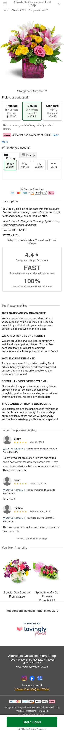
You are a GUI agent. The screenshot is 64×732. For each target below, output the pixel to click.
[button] (56, 724)
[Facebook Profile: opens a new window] (32, 678)
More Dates (53, 165)
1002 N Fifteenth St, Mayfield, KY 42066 (32, 659)
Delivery (10, 157)
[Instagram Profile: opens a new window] (24, 678)
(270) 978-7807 (32, 663)
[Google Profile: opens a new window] (39, 678)
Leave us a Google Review (32, 689)
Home (5, 10)
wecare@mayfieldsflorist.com (32, 666)
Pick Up (30, 155)
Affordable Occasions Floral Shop (32, 3)
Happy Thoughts (34, 489)
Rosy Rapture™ (34, 517)
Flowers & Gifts (19, 10)
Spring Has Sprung (36, 448)
